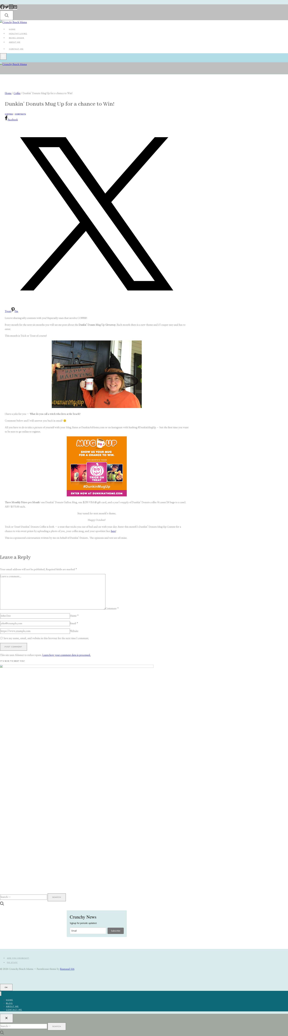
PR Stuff (12, 962)
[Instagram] (11, 8)
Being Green (16, 38)
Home (12, 29)
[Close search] (6, 1018)
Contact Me (16, 49)
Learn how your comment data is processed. (66, 655)
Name (74, 616)
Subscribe (115, 930)
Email (74, 623)
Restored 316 (67, 969)
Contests (20, 114)
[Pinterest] (15, 8)
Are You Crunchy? (18, 958)
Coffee (9, 114)
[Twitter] (7, 8)
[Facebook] (2, 8)
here (113, 531)
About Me (14, 42)
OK (6, 987)
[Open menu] (3, 56)
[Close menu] (0, 993)
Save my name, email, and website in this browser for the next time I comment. (46, 638)
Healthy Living (18, 33)
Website (74, 631)
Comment (112, 609)
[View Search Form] (6, 15)
